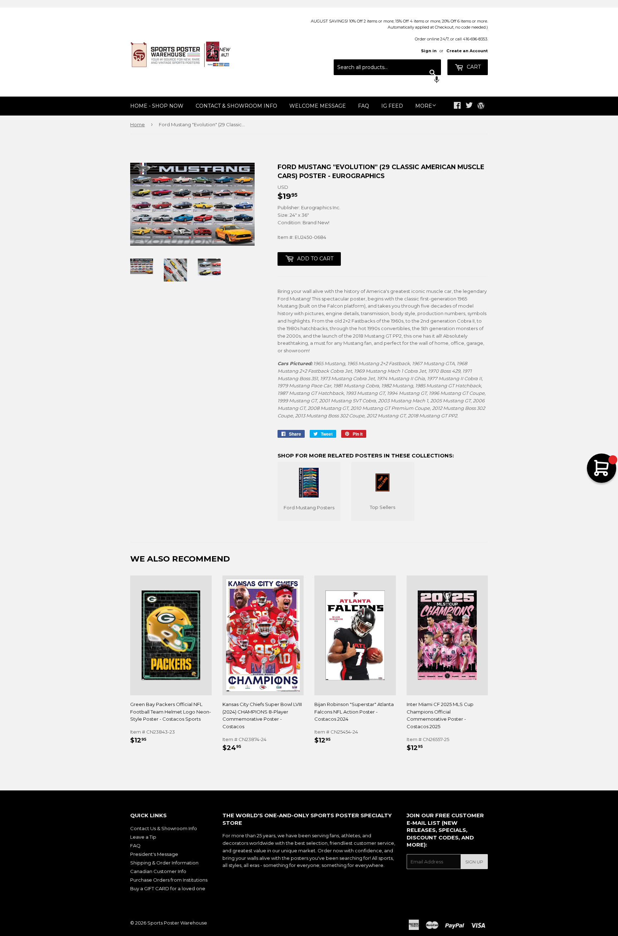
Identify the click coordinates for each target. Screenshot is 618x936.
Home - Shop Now (156, 106)
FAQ (363, 106)
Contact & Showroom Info (236, 106)
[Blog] (480, 106)
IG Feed (392, 106)
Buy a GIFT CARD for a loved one (167, 888)
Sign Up (474, 861)
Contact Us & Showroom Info (163, 828)
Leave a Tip (143, 837)
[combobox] (387, 67)
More (423, 106)
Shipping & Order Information (164, 863)
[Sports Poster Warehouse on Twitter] (469, 106)
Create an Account (467, 50)
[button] (387, 80)
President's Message (154, 854)
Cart (473, 67)
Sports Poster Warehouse (177, 923)
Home (137, 124)
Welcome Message (317, 106)
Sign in (429, 50)
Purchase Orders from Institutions (168, 880)
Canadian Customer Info (158, 871)
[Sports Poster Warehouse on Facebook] (457, 106)
